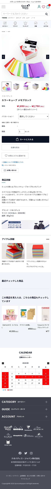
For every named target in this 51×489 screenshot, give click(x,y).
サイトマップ (25, 479)
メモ (23, 18)
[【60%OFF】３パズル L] (10, 314)
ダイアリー (11, 18)
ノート (33, 18)
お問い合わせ (41, 476)
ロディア (18, 18)
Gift (9, 31)
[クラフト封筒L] (28, 314)
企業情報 (23, 476)
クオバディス (7, 96)
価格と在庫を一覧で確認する (10, 122)
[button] (47, 57)
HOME (3, 31)
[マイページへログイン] (39, 7)
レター (28, 18)
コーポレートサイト (12, 476)
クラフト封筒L (25, 325)
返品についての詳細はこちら (13, 162)
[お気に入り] (43, 7)
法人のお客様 (31, 476)
